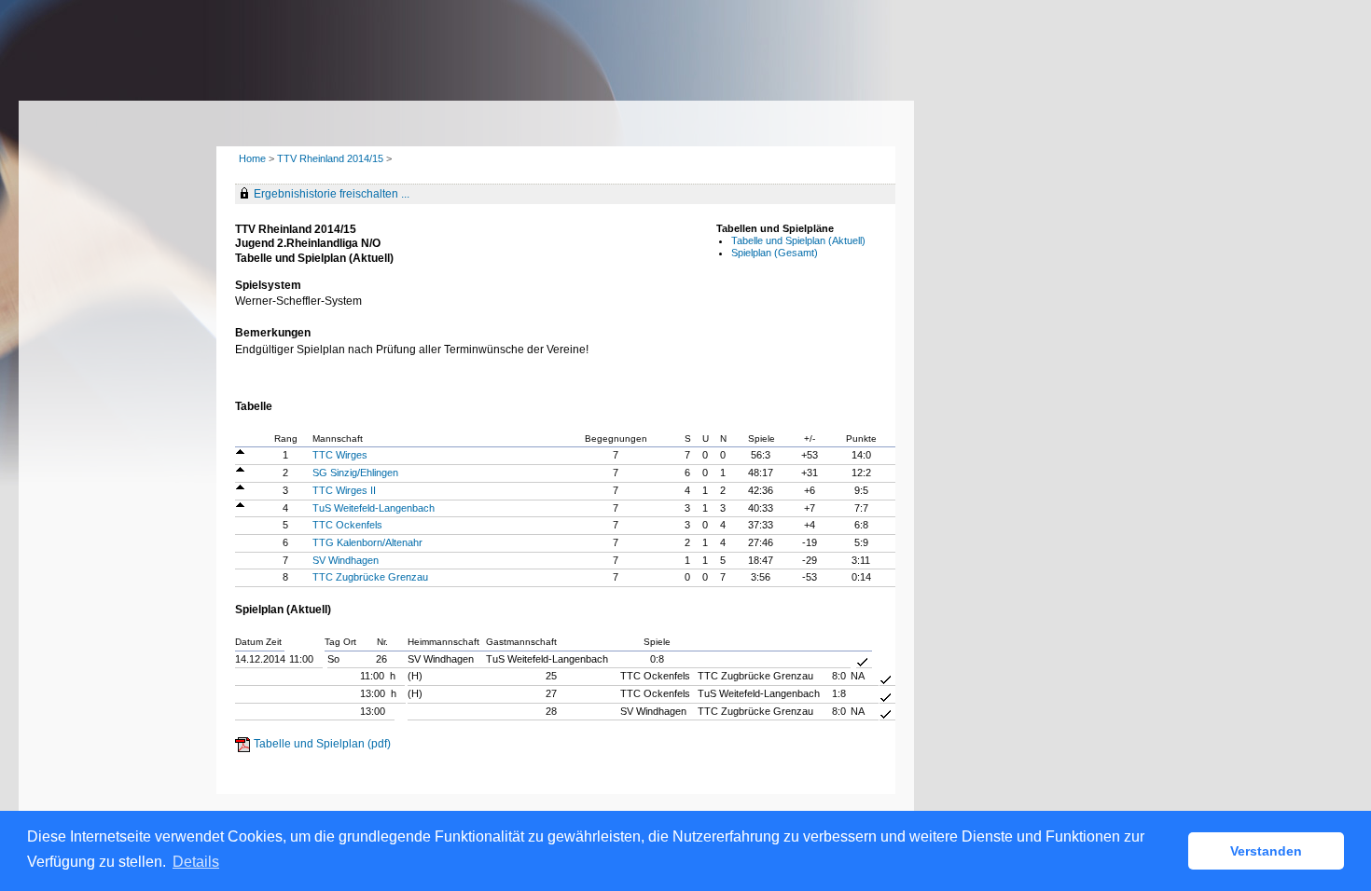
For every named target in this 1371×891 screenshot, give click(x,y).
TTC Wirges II (344, 490)
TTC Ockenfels (347, 524)
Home (252, 158)
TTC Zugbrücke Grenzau (370, 577)
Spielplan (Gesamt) (774, 252)
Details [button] (196, 862)
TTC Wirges (339, 454)
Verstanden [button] (1266, 850)
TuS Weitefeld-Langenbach (373, 508)
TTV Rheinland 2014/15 (331, 158)
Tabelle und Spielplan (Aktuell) (798, 240)
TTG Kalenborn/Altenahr (367, 542)
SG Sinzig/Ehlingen (355, 472)
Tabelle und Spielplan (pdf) (322, 743)
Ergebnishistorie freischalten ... (331, 193)
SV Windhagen (345, 560)
